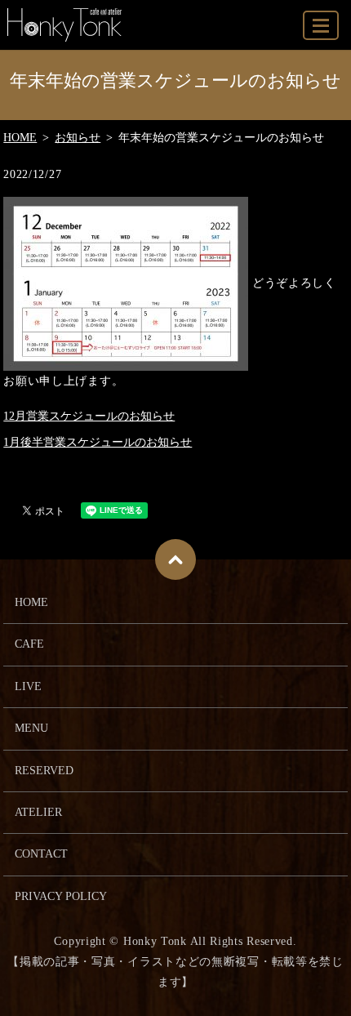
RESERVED (44, 770)
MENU (321, 25)
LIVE (28, 686)
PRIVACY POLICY (61, 896)
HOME (20, 137)
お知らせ (77, 137)
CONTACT (41, 854)
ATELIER (38, 812)
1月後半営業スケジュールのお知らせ (97, 442)
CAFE (29, 644)
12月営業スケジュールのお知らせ (89, 416)
